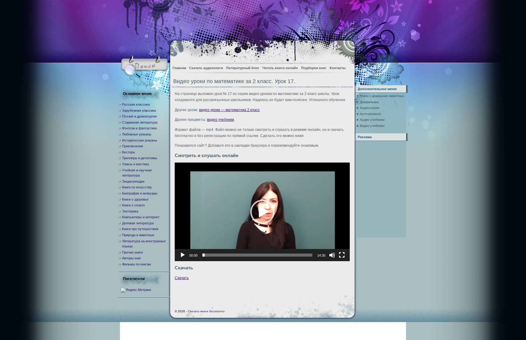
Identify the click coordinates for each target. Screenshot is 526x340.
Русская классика (136, 104)
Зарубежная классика (139, 110)
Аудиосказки (369, 108)
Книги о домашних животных (382, 96)
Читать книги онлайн (280, 68)
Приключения (132, 146)
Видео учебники (372, 126)
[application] (262, 212)
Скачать (182, 278)
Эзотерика (130, 211)
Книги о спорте (133, 205)
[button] (262, 212)
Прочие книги (132, 252)
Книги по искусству (137, 187)
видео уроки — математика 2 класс (229, 110)
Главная (179, 68)
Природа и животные (138, 235)
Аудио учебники (372, 119)
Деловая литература (138, 223)
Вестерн (128, 152)
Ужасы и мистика (135, 164)
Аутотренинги (370, 114)
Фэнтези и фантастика (139, 128)
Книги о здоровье (135, 199)
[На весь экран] (342, 255)
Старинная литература (139, 122)
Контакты (337, 68)
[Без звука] (332, 255)
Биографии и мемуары (139, 193)
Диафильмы (369, 102)
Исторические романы (139, 140)
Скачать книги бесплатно (206, 311)
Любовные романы (136, 134)
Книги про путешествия (140, 229)
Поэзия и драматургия (139, 116)
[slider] (257, 255)
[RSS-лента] (345, 50)
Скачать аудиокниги (206, 68)
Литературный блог (242, 68)
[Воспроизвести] (183, 255)
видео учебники (220, 119)
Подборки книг (314, 68)
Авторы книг (131, 258)
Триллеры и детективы (139, 158)
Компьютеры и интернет (141, 217)
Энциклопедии (133, 181)
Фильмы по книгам (136, 264)
